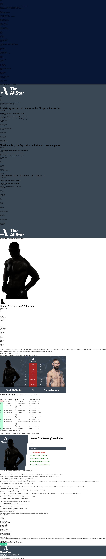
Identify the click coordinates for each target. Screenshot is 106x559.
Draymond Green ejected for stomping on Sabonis (12, 113)
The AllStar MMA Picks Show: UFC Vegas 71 (10, 186)
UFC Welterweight (4, 525)
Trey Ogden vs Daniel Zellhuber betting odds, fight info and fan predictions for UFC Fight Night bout (24, 513)
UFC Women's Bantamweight (6, 533)
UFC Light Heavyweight (5, 522)
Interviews (2, 35)
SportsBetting (3, 59)
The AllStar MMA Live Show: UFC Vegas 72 (22, 175)
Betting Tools (2, 48)
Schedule (2, 518)
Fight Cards (2, 37)
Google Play (10, 542)
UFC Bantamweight (4, 529)
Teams (1, 3)
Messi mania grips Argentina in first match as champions (30, 145)
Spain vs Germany (4, 21)
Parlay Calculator (3, 52)
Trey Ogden (8, 401)
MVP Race (2, 73)
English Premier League (5, 12)
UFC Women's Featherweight (6, 532)
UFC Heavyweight (3, 521)
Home (1, 2)
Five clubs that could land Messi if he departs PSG (12, 156)
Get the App (3, 544)
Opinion (1, 81)
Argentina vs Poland (4, 19)
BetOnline (2, 57)
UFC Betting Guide (4, 39)
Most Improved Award (4, 76)
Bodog (1, 56)
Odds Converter (3, 51)
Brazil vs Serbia (3, 23)
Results (1, 517)
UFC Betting (2, 64)
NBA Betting (2, 71)
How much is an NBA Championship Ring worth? (10, 7)
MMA (1, 31)
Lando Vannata (68, 349)
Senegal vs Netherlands (5, 29)
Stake (1, 61)
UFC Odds (2, 36)
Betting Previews (3, 40)
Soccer (1, 10)
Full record (2, 330)
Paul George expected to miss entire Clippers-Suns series (30, 108)
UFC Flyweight (3, 530)
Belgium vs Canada (4, 24)
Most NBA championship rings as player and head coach (12, 8)
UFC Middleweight (4, 524)
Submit (14, 557)
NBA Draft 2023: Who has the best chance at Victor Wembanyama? (14, 6)
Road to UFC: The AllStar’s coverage (7, 43)
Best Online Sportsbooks (5, 53)
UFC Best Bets (3, 65)
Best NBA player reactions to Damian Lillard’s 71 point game (14, 119)
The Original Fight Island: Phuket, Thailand (9, 44)
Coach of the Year (3, 77)
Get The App (2, 226)
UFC (1, 33)
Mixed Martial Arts (7, 238)
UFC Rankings (3, 41)
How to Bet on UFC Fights (5, 68)
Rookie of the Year (4, 75)
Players (1, 4)
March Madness (3, 80)
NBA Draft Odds (3, 79)
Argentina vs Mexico (4, 28)
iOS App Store (20, 542)
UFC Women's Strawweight (5, 536)
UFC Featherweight (4, 528)
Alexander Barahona (9, 408)
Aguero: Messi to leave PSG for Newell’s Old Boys (12, 153)
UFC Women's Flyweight (5, 534)
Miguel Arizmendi (9, 410)
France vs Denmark (4, 25)
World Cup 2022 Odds (4, 15)
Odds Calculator (3, 49)
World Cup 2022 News (4, 14)
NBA (1, 0)
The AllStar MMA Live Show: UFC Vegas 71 (10, 183)
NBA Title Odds (3, 72)
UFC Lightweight (3, 526)
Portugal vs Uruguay (4, 20)
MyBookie (2, 63)
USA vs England (3, 18)
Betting (1, 45)
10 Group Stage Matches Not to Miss (7, 16)
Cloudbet (2, 60)
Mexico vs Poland (3, 27)
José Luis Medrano (9, 417)
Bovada (1, 55)
